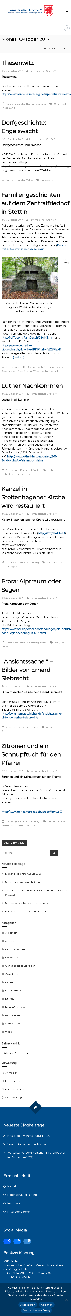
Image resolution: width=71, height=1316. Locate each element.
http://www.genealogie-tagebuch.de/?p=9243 (32, 811)
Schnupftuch (18, 825)
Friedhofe (40, 367)
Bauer (30, 367)
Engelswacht (48, 180)
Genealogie (12, 367)
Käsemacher (9, 370)
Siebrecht (7, 731)
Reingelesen (12, 1015)
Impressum (15, 1203)
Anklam (50, 727)
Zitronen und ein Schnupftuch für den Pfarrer (31, 754)
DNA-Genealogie (15, 949)
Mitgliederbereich (18, 1211)
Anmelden (11, 1072)
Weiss (36, 370)
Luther (51, 470)
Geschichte (12, 562)
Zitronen (32, 825)
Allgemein (12, 727)
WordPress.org (13, 1097)
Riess (20, 370)
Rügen (5, 646)
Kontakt (12, 1186)
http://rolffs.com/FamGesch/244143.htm (28, 337)
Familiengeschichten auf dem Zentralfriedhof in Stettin (35, 203)
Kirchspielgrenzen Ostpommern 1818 (26, 911)
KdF (57, 642)
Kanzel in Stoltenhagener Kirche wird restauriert (33, 497)
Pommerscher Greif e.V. (42, 70)
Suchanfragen (13, 1023)
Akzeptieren (27, 1304)
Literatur (10, 998)
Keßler (59, 562)
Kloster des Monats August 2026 (23, 873)
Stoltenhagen (9, 566)
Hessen (52, 821)
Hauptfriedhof (56, 367)
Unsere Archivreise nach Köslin (22, 882)
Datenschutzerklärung (22, 1195)
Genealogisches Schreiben (20, 965)
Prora (63, 642)
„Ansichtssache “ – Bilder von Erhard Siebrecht (27, 670)
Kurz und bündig (15, 103)
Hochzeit (62, 821)
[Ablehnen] (66, 1299)
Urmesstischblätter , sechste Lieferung (27, 903)
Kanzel (51, 562)
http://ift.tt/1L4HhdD (51, 533)
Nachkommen (24, 474)
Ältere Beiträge (14, 842)
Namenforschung (36, 103)
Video (29, 180)
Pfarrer (6, 825)
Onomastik (60, 103)
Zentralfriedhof (49, 370)
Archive (9, 941)
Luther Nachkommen (32, 385)
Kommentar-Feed (15, 1089)
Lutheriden (8, 474)
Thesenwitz (18, 62)
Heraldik (10, 982)
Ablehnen (47, 1304)
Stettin (28, 370)
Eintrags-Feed (13, 1081)
